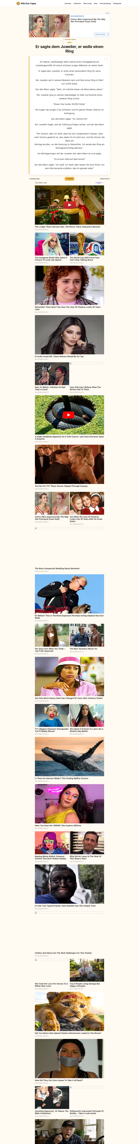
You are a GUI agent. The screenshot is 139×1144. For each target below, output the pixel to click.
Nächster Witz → (105, 179)
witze (95, 3)
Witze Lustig (87, 3)
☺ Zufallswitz (69, 178)
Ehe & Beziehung (105, 3)
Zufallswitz (77, 3)
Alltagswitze (117, 3)
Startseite (68, 3)
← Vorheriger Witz (34, 179)
